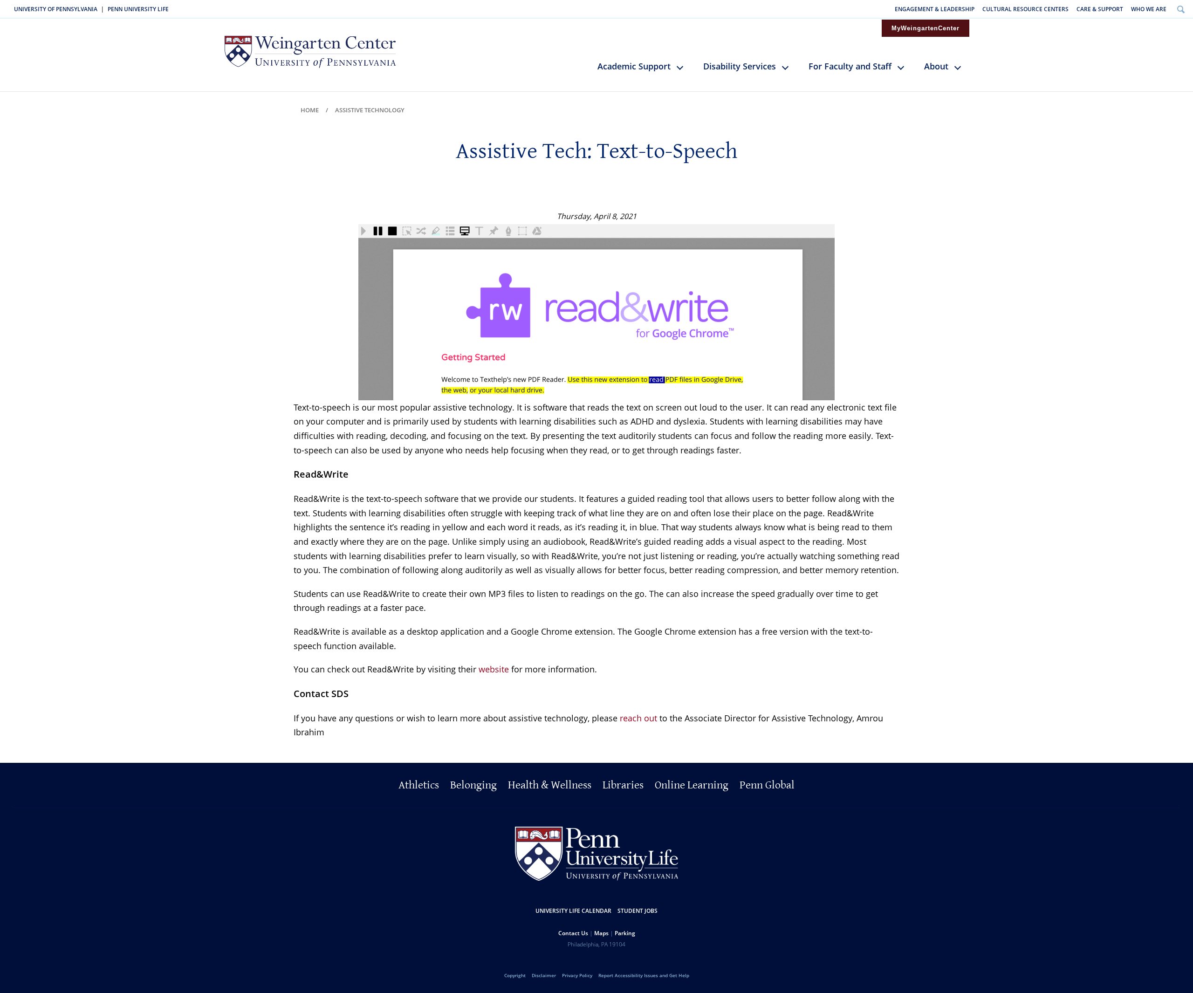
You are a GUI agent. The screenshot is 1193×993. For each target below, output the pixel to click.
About (936, 66)
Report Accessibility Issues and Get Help (643, 975)
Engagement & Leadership (934, 9)
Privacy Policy (577, 975)
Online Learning (691, 785)
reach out (638, 718)
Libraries (623, 785)
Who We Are (1148, 9)
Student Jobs (637, 911)
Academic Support (634, 66)
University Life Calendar (573, 911)
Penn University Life (138, 9)
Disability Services (739, 66)
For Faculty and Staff (850, 66)
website (494, 669)
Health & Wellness (549, 785)
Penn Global (767, 785)
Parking (625, 933)
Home (310, 110)
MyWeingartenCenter (925, 28)
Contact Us (573, 933)
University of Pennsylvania (55, 9)
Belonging (473, 785)
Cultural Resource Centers (1025, 9)
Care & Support (1099, 9)
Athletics (418, 785)
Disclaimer (544, 975)
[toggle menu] (684, 71)
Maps (601, 933)
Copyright (515, 975)
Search (1180, 9)
